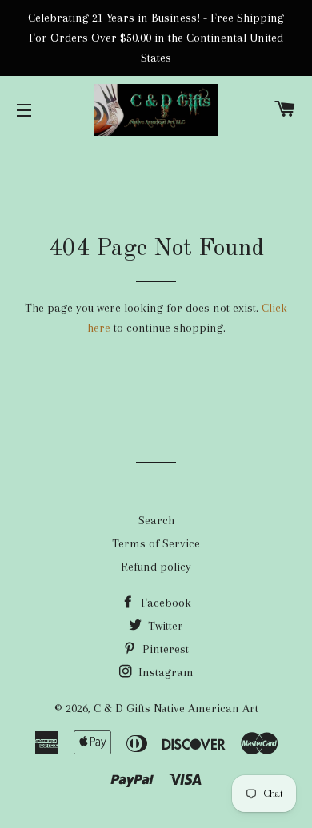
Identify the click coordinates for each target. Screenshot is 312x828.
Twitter (164, 626)
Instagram (164, 672)
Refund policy (156, 566)
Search (156, 520)
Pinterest (164, 649)
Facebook (164, 602)
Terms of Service (156, 543)
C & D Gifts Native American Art (176, 708)
